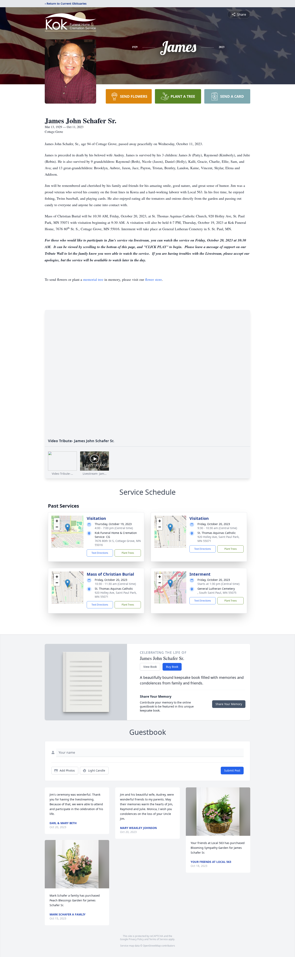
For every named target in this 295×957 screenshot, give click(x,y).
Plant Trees (128, 553)
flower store (153, 279)
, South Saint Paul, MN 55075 (216, 593)
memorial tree (93, 279)
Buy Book (172, 667)
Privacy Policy (136, 939)
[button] (67, 527)
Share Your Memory (229, 704)
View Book (150, 667)
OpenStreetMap (152, 945)
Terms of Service (158, 939)
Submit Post (232, 770)
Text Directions (100, 553)
